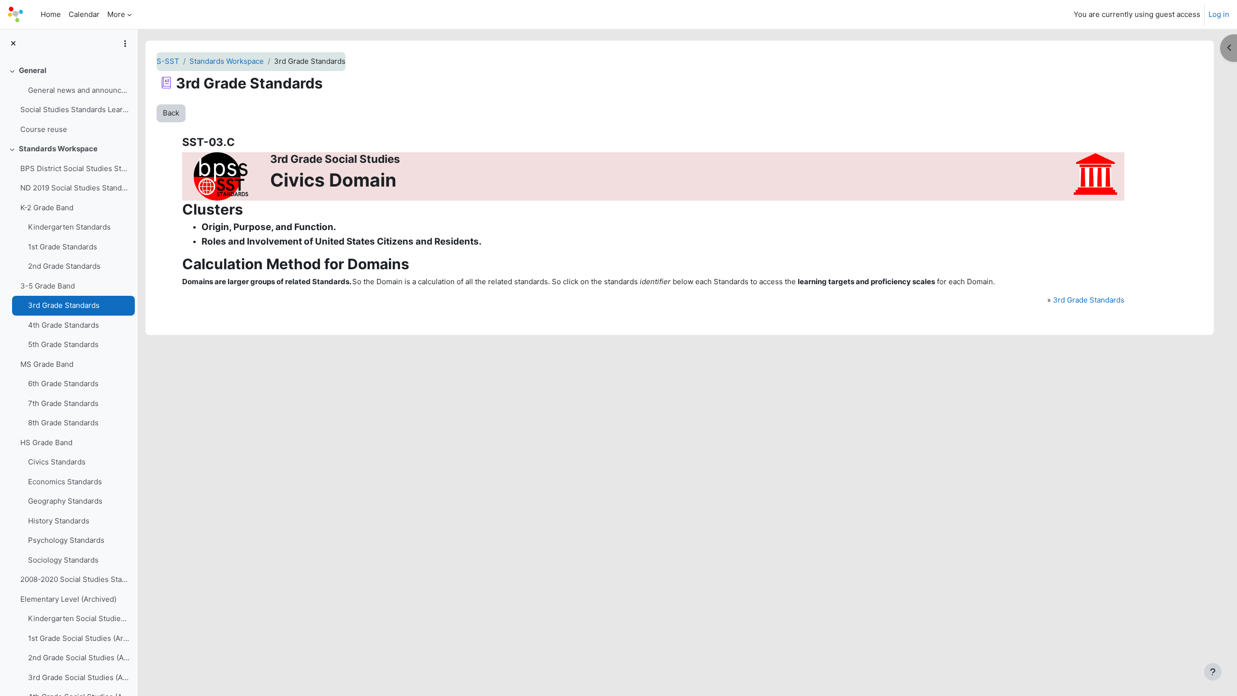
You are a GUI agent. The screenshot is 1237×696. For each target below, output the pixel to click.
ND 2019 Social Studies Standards (75, 187)
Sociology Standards (63, 560)
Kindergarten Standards (69, 227)
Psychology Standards (66, 540)
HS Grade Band (46, 442)
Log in (1218, 14)
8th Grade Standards (63, 422)
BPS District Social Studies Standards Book (75, 168)
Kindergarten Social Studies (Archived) (79, 618)
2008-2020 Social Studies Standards (75, 579)
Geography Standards (65, 501)
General (32, 70)
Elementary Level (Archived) (68, 599)
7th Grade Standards (63, 403)
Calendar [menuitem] (84, 14)
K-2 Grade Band (46, 207)
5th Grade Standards (63, 344)
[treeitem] (68, 100)
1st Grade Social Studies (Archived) (79, 638)
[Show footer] (1213, 672)
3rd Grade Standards (64, 305)
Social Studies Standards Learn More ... (75, 109)
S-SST (168, 61)
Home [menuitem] (51, 14)
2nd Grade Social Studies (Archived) (79, 657)
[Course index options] (125, 43)
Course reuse (43, 129)
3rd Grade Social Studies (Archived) (79, 677)
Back (171, 112)
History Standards (58, 520)
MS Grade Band (46, 364)
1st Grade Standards (62, 246)
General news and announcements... (79, 90)
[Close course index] (13, 44)
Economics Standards (65, 481)
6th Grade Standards (63, 383)
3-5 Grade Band (47, 285)
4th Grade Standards (63, 325)
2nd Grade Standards (64, 266)
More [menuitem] (116, 14)
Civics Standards (57, 461)
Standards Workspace (58, 148)
